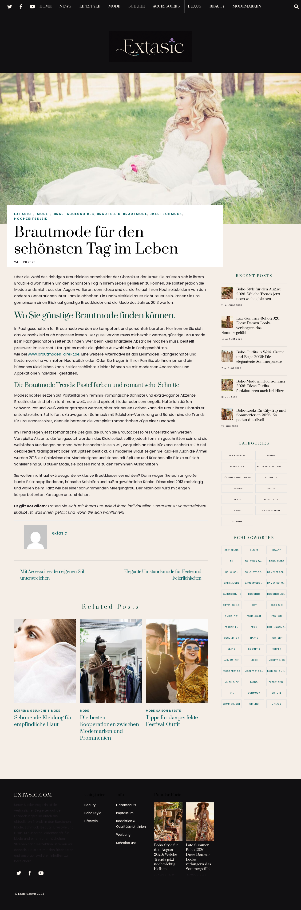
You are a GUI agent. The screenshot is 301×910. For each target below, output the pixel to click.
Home (45, 6)
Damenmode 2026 (254, 582)
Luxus (195, 6)
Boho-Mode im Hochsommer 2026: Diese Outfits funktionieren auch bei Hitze (260, 386)
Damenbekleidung (277, 572)
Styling (254, 703)
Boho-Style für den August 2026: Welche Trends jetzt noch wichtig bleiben (258, 294)
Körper (276, 648)
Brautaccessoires (74, 214)
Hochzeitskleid (31, 219)
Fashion (276, 615)
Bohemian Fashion (254, 560)
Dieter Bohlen (232, 604)
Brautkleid (109, 214)
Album (254, 549)
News (65, 6)
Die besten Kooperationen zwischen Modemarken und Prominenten (109, 728)
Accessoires (166, 6)
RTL (232, 692)
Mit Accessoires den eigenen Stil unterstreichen (52, 575)
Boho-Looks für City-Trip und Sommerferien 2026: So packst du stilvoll (261, 415)
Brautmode (135, 214)
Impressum (125, 813)
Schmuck (254, 692)
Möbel (254, 681)
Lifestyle (89, 6)
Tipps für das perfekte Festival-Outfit (172, 721)
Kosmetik (271, 477)
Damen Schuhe (276, 582)
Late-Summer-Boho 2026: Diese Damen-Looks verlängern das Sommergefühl (251, 325)
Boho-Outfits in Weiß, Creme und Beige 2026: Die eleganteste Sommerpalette (260, 357)
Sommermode (231, 703)
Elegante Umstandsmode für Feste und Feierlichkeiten (163, 575)
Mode (114, 6)
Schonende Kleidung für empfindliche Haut (43, 721)
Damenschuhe (231, 593)
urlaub (276, 703)
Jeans (231, 648)
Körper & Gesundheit (32, 711)
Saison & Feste (168, 711)
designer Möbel (277, 593)
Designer (254, 593)
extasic (22, 214)
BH (231, 560)
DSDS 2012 (276, 604)
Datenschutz (126, 805)
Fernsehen (231, 627)
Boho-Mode (276, 560)
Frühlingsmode (277, 627)
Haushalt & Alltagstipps (272, 466)
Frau (254, 627)
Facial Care (254, 615)
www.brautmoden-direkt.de (53, 354)
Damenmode (231, 582)
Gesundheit (231, 637)
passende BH (277, 681)
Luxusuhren (231, 659)
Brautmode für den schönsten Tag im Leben (96, 240)
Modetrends (277, 659)
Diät (254, 604)
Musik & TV (271, 499)
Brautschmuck (166, 214)
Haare (254, 637)
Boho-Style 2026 (254, 572)
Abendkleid (232, 549)
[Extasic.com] (150, 57)
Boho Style (237, 466)
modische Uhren (277, 670)
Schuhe (136, 6)
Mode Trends (231, 670)
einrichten (232, 615)
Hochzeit (276, 637)
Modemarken (247, 6)
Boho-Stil (231, 572)
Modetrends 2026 (254, 670)
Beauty (217, 6)
